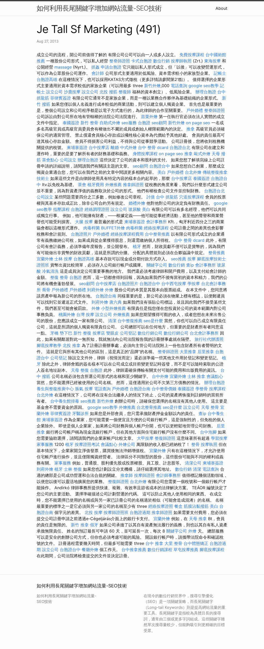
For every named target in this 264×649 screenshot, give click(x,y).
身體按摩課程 (145, 153)
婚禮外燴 (137, 203)
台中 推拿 (154, 543)
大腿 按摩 (84, 221)
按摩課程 (217, 388)
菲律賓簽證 (60, 98)
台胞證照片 (81, 234)
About (221, 8)
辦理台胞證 (205, 91)
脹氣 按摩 (84, 388)
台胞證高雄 (47, 79)
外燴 (109, 289)
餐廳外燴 (90, 549)
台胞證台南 (106, 295)
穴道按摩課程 (191, 196)
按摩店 (99, 333)
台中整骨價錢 (164, 388)
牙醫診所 (80, 413)
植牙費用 (95, 184)
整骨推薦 (216, 252)
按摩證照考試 (87, 444)
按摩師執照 (181, 60)
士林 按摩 (63, 258)
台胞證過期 (140, 512)
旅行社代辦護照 (209, 339)
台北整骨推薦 (149, 407)
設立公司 (54, 91)
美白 (162, 172)
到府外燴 (95, 289)
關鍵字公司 (156, 265)
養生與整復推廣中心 (55, 388)
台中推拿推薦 (133, 549)
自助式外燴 (110, 122)
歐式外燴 (202, 153)
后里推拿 (205, 351)
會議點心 (215, 376)
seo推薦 (178, 258)
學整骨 (201, 388)
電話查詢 (179, 85)
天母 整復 (80, 370)
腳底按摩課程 (212, 549)
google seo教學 (203, 85)
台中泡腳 (208, 432)
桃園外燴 (67, 314)
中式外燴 (128, 147)
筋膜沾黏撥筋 (196, 506)
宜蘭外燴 (45, 258)
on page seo (198, 122)
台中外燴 (160, 376)
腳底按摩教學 (49, 345)
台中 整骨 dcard (153, 147)
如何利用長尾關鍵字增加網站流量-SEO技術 (99, 8)
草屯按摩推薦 (186, 549)
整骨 (195, 444)
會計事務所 (156, 221)
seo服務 (129, 122)
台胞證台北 (180, 147)
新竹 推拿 (80, 524)
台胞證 (144, 122)
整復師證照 (165, 438)
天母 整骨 (210, 407)
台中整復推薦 (130, 320)
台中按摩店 (99, 147)
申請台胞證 (111, 67)
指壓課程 (61, 209)
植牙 (137, 246)
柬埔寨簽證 (77, 147)
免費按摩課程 (191, 54)
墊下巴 (66, 333)
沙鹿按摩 (72, 91)
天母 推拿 (198, 518)
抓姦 (95, 67)
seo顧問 (159, 122)
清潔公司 (193, 462)
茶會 (82, 184)
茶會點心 (50, 159)
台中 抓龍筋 (167, 196)
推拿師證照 (133, 184)
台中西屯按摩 (173, 283)
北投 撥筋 (108, 91)
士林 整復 (73, 469)
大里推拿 (188, 351)
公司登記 (128, 333)
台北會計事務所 (204, 333)
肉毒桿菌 (91, 227)
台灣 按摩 (85, 314)
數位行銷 (161, 60)
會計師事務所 (168, 475)
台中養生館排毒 (64, 401)
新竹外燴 (152, 85)
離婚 (115, 147)
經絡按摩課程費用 (127, 234)
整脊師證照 (119, 60)
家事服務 (45, 444)
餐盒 (178, 506)
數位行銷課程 (159, 549)
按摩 (191, 258)
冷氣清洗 (50, 271)
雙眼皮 (112, 333)
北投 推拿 (71, 345)
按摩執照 (209, 444)
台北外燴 (193, 172)
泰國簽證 (71, 122)
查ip (190, 265)
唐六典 (115, 302)
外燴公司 (127, 444)
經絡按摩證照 (160, 506)
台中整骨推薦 (157, 234)
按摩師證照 (144, 475)
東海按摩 (212, 60)
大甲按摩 (145, 438)
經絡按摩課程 (156, 227)
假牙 (94, 524)
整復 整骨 (59, 277)
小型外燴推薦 (113, 308)
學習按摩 (219, 438)
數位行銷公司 (150, 333)
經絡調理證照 (97, 209)
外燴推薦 (113, 184)
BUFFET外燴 (113, 227)
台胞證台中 (159, 166)
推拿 (190, 128)
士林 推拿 (196, 376)
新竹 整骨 (89, 122)
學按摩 (193, 283)
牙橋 (54, 333)
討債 (150, 196)
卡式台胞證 (141, 60)
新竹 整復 (82, 333)
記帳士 (220, 73)
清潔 (112, 320)
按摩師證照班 (116, 512)
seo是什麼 (153, 320)
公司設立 (68, 159)
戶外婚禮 (194, 110)
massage (63, 67)
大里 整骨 (173, 543)
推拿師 (126, 475)
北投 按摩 (93, 512)
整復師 (125, 91)
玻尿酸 (134, 209)
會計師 (98, 73)
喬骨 (46, 289)
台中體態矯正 (196, 543)
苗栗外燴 (149, 116)
